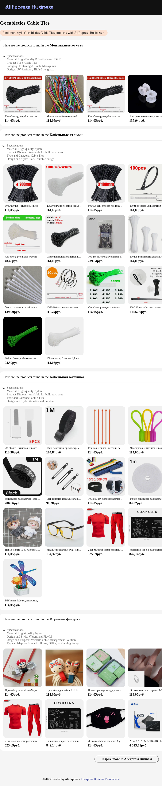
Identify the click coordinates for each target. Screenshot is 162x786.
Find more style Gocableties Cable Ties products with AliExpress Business (52, 32)
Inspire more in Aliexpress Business (126, 759)
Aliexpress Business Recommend (100, 779)
